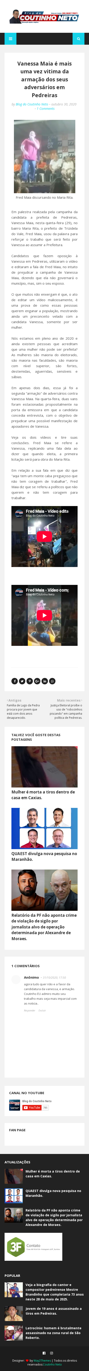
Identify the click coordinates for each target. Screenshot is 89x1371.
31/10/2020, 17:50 (54, 978)
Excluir (42, 1010)
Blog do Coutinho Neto (32, 104)
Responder (29, 1010)
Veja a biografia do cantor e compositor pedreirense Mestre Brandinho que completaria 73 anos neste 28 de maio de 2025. (55, 1292)
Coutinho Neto (52, 1364)
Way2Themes (42, 1361)
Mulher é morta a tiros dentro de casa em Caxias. (53, 1173)
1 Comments (46, 108)
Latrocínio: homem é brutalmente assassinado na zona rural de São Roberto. (53, 1333)
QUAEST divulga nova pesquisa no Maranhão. (53, 1193)
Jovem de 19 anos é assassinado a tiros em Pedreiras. (54, 1311)
